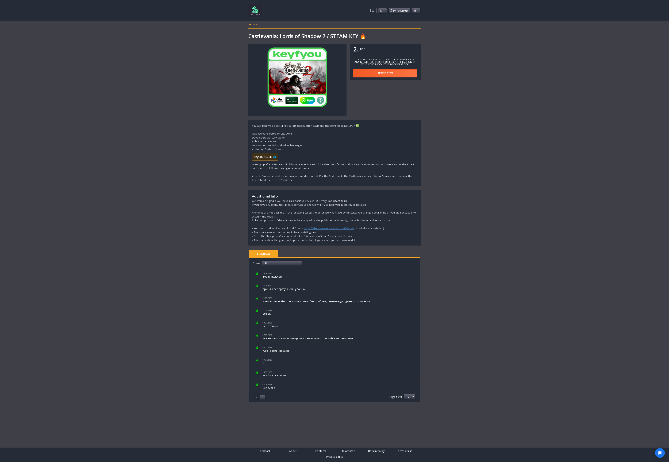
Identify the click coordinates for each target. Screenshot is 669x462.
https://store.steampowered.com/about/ (329, 228)
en (416, 10)
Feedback (263, 253)
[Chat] (660, 453)
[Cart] (381, 11)
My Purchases (400, 10)
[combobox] (355, 10)
